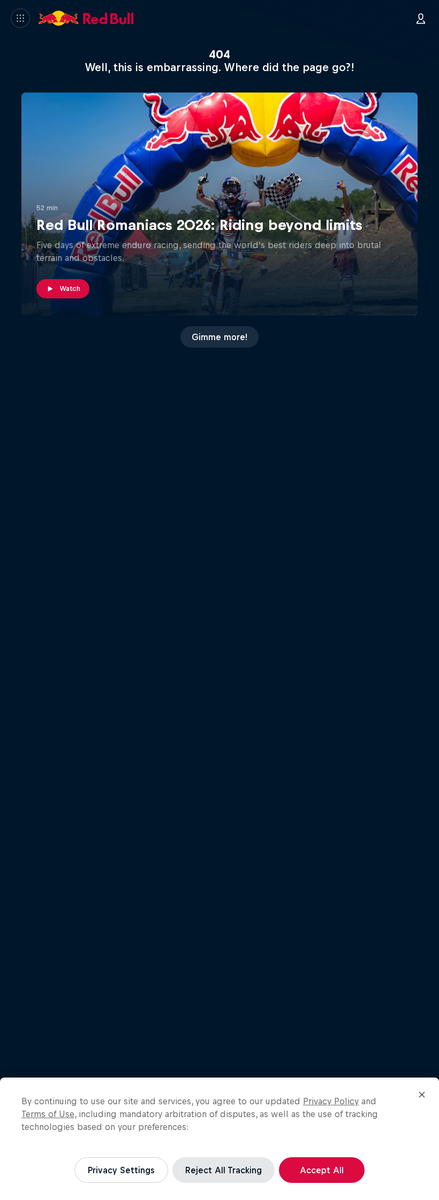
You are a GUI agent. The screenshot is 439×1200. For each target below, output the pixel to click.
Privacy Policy (331, 1101)
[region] (219, 1139)
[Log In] (420, 18)
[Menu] (20, 18)
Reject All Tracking (223, 1170)
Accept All (322, 1170)
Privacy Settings (121, 1170)
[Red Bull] (86, 18)
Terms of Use (47, 1114)
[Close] (422, 1094)
